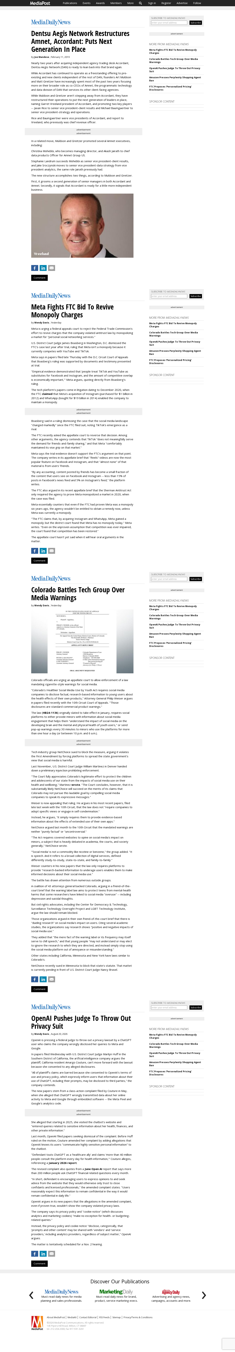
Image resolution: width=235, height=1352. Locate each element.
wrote (75, 784)
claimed (47, 394)
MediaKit (72, 1317)
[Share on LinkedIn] (43, 268)
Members (116, 3)
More (130, 3)
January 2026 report (63, 1163)
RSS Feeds (104, 1317)
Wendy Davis (41, 322)
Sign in (152, 3)
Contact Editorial (88, 1317)
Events (87, 3)
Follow (197, 3)
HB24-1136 (50, 712)
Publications (70, 3)
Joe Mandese (41, 57)
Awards (100, 3)
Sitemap (116, 1317)
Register (166, 3)
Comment (39, 277)
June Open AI (93, 1169)
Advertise (182, 3)
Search (140, 3)
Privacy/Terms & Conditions (138, 1317)
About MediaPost (56, 1317)
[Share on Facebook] (34, 268)
